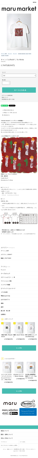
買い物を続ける (6, 115)
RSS (20, 450)
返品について (5, 97)
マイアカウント (4, 441)
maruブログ (15, 450)
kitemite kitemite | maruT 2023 (24, 53)
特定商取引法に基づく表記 (8, 99)
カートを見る (22, 441)
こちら (24, 233)
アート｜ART (4, 53)
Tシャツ (10, 53)
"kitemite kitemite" (17, 122)
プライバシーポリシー (30, 449)
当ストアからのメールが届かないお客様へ (9, 445)
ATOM (23, 450)
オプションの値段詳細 (7, 95)
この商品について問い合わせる (9, 112)
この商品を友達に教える (8, 110)
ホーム (4, 449)
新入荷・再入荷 (5, 55)
